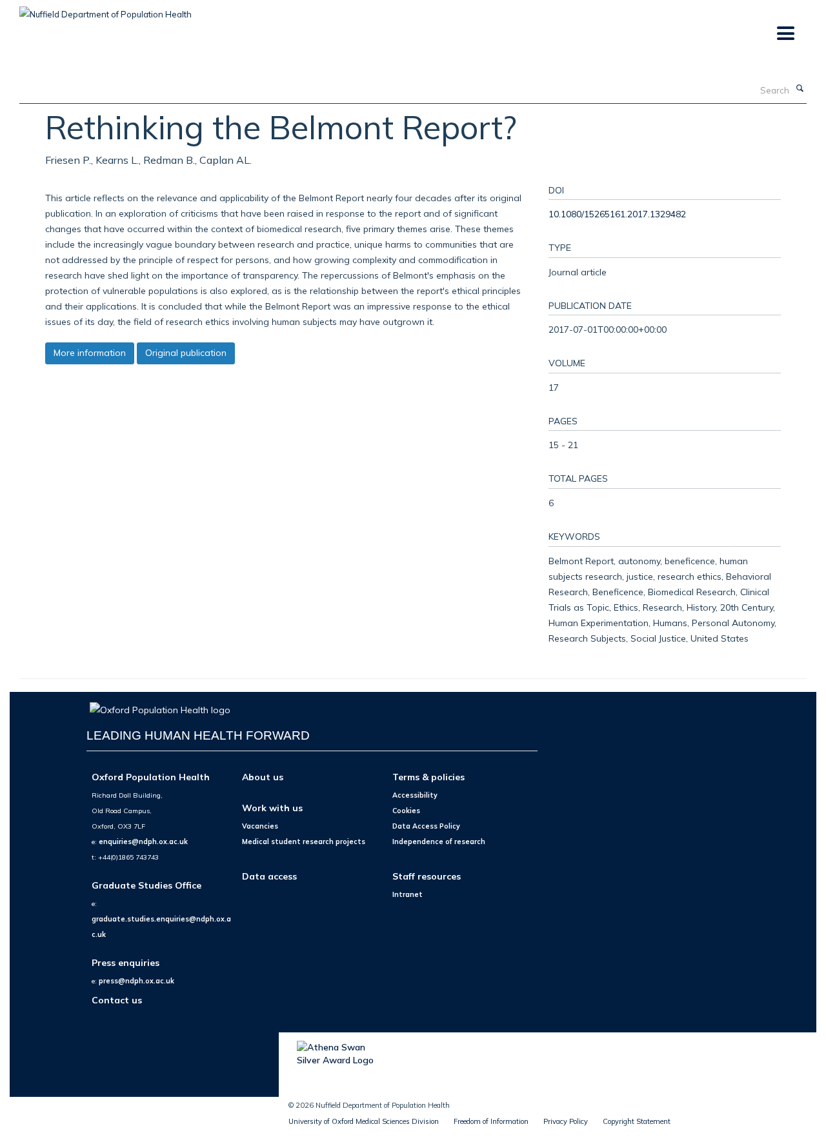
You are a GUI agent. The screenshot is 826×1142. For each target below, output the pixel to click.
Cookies (406, 810)
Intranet (407, 894)
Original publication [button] (186, 353)
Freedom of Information (491, 1121)
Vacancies (260, 826)
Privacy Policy (565, 1121)
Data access (269, 876)
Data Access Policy (426, 826)
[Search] (799, 89)
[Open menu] (785, 34)
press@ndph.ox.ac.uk (136, 980)
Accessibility (415, 795)
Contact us (117, 999)
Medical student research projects (303, 841)
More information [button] (90, 353)
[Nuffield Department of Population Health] (105, 10)
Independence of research (438, 841)
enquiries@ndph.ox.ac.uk (143, 841)
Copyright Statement (636, 1121)
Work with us (272, 807)
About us (262, 776)
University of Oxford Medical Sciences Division (363, 1121)
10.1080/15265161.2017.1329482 (617, 213)
